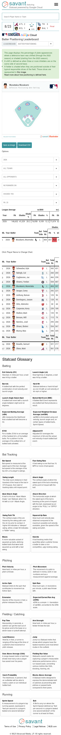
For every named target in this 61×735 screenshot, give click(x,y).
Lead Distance (9, 637)
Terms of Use (10, 726)
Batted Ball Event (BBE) (42, 398)
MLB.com (52, 726)
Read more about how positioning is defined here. (25, 74)
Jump (35, 637)
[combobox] (30, 16)
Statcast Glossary (17, 359)
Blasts (5, 537)
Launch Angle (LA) (40, 372)
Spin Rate (37, 583)
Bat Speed (6, 460)
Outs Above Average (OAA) (13, 653)
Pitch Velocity (8, 566)
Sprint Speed (7, 700)
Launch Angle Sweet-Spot (13, 398)
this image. (22, 72)
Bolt (34, 700)
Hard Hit (36, 384)
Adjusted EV (38, 431)
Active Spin (7, 583)
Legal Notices (40, 726)
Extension (6, 597)
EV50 (4, 431)
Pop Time (6, 620)
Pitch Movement (39, 566)
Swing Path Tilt (9, 515)
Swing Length (8, 477)
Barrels (5, 384)
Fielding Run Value (40, 653)
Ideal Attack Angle (9, 494)
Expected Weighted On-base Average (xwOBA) (45, 413)
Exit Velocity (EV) (9, 372)
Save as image (9, 145)
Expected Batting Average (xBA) (13, 413)
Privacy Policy (25, 726)
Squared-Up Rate (40, 515)
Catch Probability (10, 675)
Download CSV (24, 145)
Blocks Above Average (42, 675)
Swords (36, 537)
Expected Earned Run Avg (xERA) (44, 598)
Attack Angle (38, 477)
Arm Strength (38, 620)
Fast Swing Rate (39, 460)
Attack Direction (39, 494)
